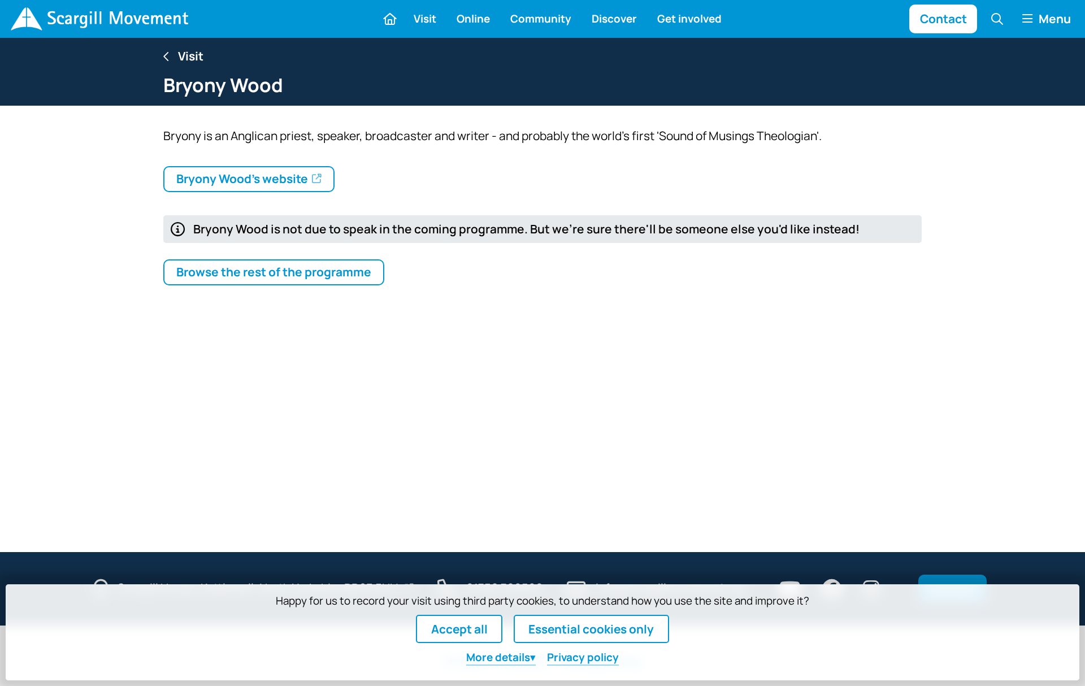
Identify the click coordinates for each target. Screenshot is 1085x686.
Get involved (689, 18)
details (498, 657)
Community (540, 18)
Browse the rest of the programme (273, 272)
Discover (614, 18)
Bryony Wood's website (242, 178)
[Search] (997, 19)
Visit (425, 18)
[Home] (99, 19)
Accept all (459, 629)
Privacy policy (583, 657)
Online (473, 18)
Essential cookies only (591, 629)
